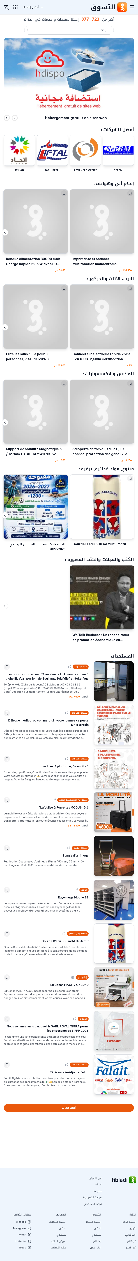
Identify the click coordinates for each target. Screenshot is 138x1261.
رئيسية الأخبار (129, 1221)
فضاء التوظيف (58, 1247)
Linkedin (20, 1241)
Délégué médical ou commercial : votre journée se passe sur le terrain (48, 723)
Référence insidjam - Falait (69, 1072)
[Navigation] (132, 7)
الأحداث (83, 1019)
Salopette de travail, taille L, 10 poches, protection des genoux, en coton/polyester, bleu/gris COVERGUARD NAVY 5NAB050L (100, 452)
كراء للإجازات (81, 667)
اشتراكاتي (130, 1234)
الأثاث (84, 890)
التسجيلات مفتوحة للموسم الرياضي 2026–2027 (37, 547)
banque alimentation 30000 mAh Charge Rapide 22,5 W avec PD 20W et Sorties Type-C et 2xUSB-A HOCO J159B (35, 262)
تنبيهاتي (131, 1241)
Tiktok (22, 1248)
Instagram (19, 1228)
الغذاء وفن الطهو (78, 934)
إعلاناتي (97, 1241)
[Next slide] (15, 118)
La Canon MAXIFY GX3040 (69, 985)
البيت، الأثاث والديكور (111, 279)
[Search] (29, 30)
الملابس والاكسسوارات (109, 374)
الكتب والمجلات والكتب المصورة (100, 559)
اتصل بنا (97, 1191)
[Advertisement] (69, 1143)
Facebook (20, 1222)
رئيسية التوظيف (57, 1221)
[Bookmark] (130, 193)
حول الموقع (95, 1178)
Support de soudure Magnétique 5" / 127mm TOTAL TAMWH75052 (34, 451)
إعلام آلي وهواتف (115, 183)
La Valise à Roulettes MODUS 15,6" (63, 807)
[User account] (6, 7)
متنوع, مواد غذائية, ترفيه (107, 469)
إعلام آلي (82, 977)
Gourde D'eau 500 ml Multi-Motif (99, 544)
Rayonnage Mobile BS (73, 897)
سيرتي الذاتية (58, 1241)
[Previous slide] (7, 118)
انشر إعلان (95, 1247)
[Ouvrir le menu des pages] (15, 7)
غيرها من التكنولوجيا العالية (73, 800)
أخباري (132, 1228)
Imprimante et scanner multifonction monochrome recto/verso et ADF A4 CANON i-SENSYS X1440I (99, 262)
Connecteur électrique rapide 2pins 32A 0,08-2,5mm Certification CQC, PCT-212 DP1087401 (101, 357)
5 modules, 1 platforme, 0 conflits (65, 766)
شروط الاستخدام (93, 1204)
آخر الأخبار (131, 1247)
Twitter (21, 1235)
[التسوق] (122, 7)
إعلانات (98, 1184)
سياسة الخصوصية (92, 1197)
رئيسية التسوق (93, 1221)
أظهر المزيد (69, 1107)
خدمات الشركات (79, 713)
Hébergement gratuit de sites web (76, 118)
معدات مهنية (80, 848)
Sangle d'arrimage (75, 855)
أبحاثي (97, 1228)
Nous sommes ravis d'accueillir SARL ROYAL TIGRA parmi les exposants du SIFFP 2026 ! (47, 1028)
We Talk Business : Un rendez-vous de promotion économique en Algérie (100, 638)
